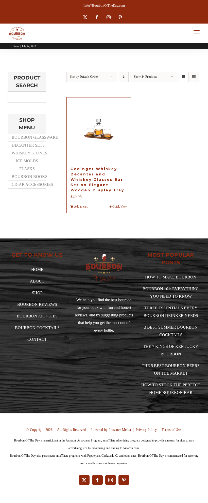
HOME (37, 269)
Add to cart (81, 206)
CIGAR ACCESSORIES (29, 184)
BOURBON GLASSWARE (29, 137)
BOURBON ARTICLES (37, 316)
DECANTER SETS (28, 145)
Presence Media (120, 430)
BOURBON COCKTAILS (37, 328)
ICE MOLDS (27, 161)
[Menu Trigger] (196, 30)
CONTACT (37, 339)
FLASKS (27, 169)
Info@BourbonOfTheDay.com (104, 5)
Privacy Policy (146, 430)
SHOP (37, 293)
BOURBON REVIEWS (37, 304)
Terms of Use (171, 430)
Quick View (119, 206)
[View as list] (194, 77)
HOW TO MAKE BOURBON (170, 277)
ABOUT (37, 281)
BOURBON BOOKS (29, 176)
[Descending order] (124, 77)
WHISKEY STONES (29, 153)
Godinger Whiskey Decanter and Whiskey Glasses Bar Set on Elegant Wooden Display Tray (97, 179)
